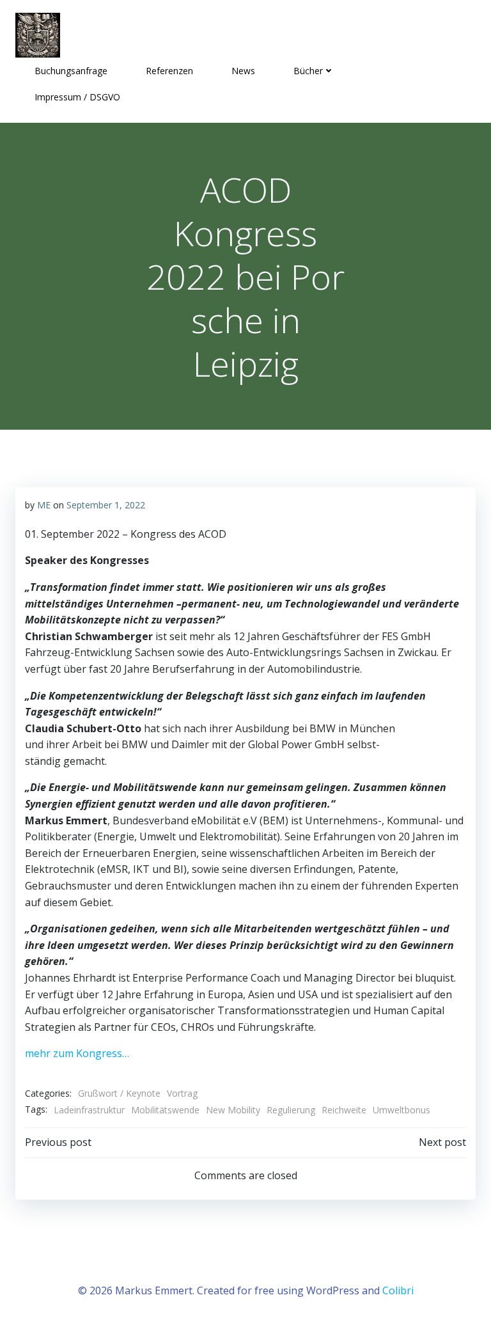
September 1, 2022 (105, 505)
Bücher (308, 71)
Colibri (398, 1290)
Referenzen (169, 71)
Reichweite (344, 1110)
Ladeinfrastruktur (89, 1110)
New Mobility (233, 1110)
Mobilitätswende (165, 1110)
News (243, 71)
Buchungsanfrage (71, 71)
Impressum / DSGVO (77, 97)
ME (44, 505)
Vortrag (182, 1093)
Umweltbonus (401, 1110)
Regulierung (291, 1110)
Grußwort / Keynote (119, 1093)
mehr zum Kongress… (77, 1053)
